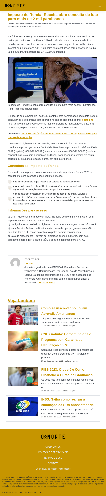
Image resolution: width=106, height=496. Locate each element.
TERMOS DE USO (53, 458)
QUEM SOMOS (53, 447)
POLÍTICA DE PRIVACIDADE (53, 452)
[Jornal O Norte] (15, 5)
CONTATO (53, 463)
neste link (87, 119)
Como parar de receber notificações (53, 469)
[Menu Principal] (100, 5)
